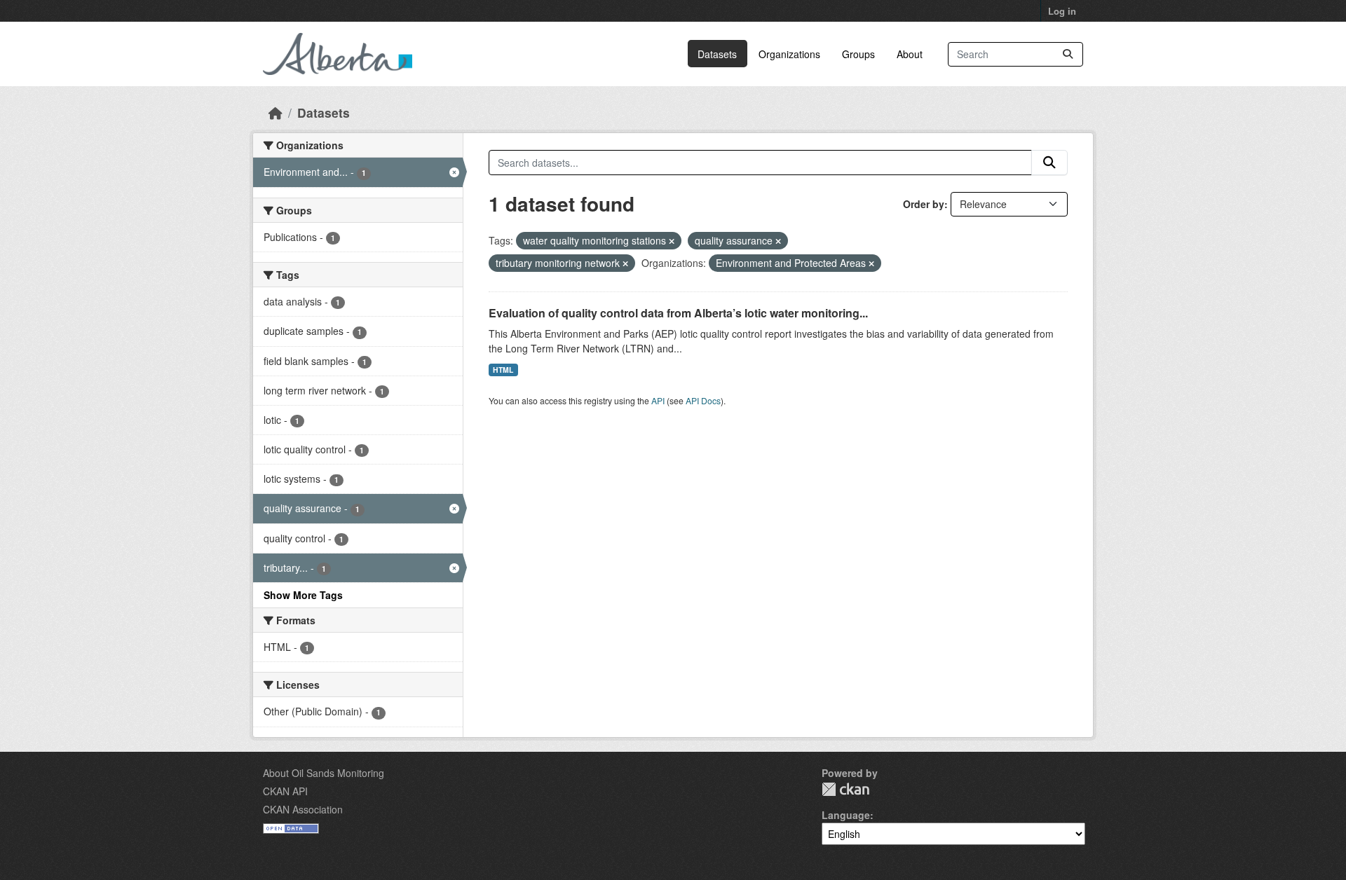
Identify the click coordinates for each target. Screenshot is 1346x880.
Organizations (789, 54)
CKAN (845, 789)
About (910, 54)
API (658, 400)
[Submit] (1068, 54)
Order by (923, 204)
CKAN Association (303, 809)
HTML (503, 369)
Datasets (717, 54)
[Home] (275, 112)
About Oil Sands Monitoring (323, 773)
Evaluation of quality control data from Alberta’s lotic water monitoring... (678, 313)
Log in (1062, 11)
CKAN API (285, 791)
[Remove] (671, 241)
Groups (858, 54)
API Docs (703, 400)
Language (846, 815)
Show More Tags (303, 595)
